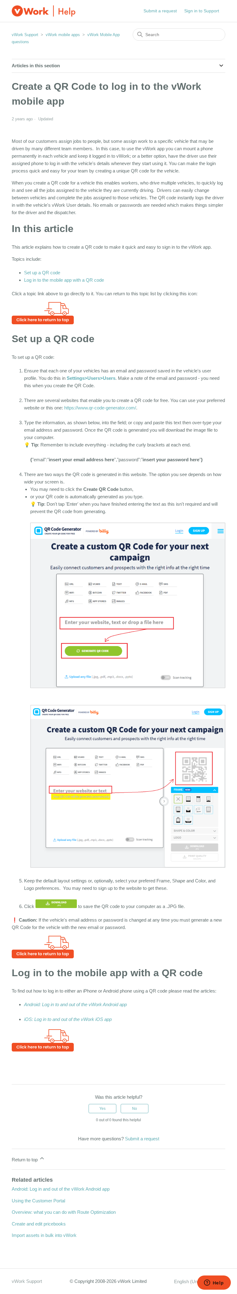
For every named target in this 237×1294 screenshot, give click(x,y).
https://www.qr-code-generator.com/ (100, 407)
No (134, 1108)
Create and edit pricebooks (39, 1223)
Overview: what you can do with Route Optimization (64, 1212)
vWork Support (25, 34)
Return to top (25, 1159)
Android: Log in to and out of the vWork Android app (75, 1004)
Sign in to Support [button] (201, 10)
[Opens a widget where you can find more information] (214, 1283)
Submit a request (160, 10)
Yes (102, 1108)
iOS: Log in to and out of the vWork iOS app (68, 1019)
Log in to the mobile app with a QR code (64, 280)
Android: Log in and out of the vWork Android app (61, 1189)
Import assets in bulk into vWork (44, 1235)
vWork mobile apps (63, 34)
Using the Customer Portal (38, 1200)
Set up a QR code (42, 272)
